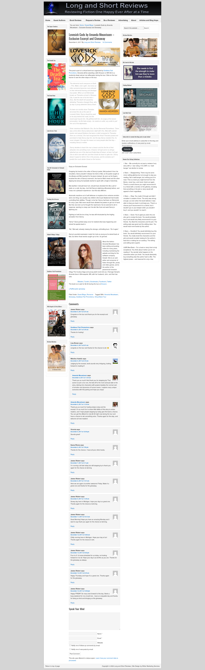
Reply (72, 321)
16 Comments (107, 42)
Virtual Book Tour (100, 297)
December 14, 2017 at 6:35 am (80, 573)
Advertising (123, 20)
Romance (90, 294)
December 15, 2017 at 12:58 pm (80, 591)
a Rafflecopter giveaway (77, 289)
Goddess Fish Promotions (85, 297)
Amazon (104, 284)
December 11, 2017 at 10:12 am (80, 517)
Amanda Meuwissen (111, 294)
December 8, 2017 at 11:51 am (80, 481)
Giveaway (72, 297)
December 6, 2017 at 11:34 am (81, 378)
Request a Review (93, 20)
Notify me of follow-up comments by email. (85, 645)
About (133, 20)
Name (99, 634)
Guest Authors (58, 20)
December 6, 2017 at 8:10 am (79, 361)
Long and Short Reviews (102, 8)
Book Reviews (74, 20)
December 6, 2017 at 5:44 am (79, 330)
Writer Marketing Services (151, 666)
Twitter (109, 281)
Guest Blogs (82, 294)
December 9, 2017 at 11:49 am (80, 499)
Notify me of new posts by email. (82, 649)
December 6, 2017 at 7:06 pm (79, 447)
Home (47, 20)
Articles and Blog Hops (148, 20)
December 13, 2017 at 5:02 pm (80, 553)
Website (80, 281)
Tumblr (86, 281)
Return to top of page (52, 666)
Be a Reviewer (109, 20)
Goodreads (94, 281)
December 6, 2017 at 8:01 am (79, 345)
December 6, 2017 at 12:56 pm (80, 432)
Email (99, 638)
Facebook (102, 281)
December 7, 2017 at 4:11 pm (79, 463)
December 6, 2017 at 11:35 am (80, 404)
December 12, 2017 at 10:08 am (80, 535)
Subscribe (127, 149)
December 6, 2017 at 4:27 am (79, 312)
